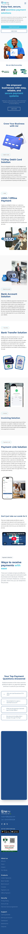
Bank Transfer (5, 881)
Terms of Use (4, 903)
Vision (3, 864)
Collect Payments (6, 878)
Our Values (4, 870)
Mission (3, 867)
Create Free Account (14, 27)
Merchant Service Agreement (9, 906)
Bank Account (5, 884)
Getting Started (5, 914)
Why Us (3, 861)
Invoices (3, 887)
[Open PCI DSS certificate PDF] (23, 71)
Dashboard (4, 920)
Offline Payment (5, 893)
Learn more (14, 31)
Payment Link (5, 890)
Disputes (3, 926)
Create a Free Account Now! (11, 759)
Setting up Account (6, 917)
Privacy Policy (5, 900)
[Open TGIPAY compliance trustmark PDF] (5, 71)
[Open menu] (25, 3)
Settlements (4, 923)
